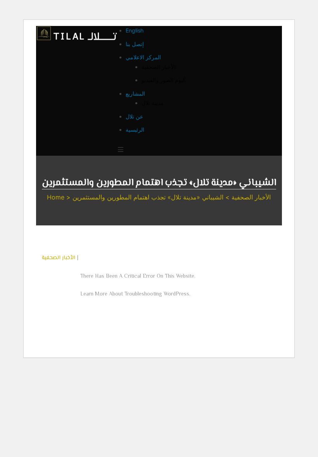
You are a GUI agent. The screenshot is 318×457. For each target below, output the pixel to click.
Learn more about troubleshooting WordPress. (135, 294)
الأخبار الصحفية (58, 258)
